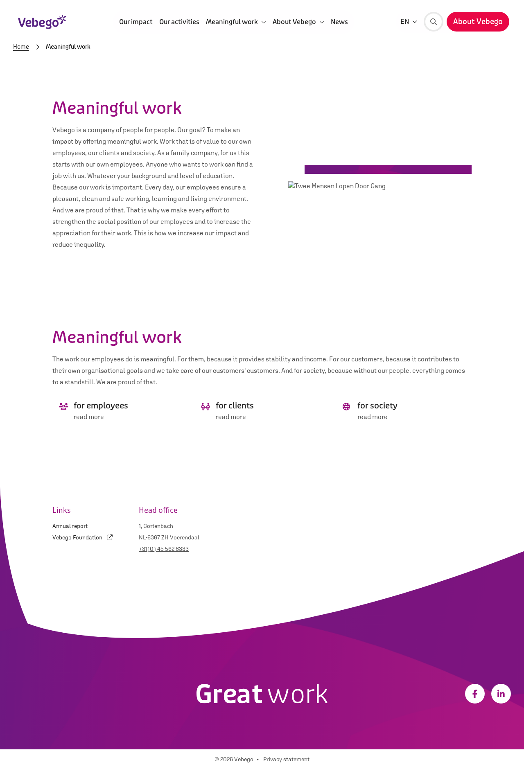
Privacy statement (286, 759)
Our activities (179, 21)
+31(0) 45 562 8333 (164, 549)
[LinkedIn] (501, 694)
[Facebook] (475, 694)
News (339, 21)
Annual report (70, 526)
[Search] (433, 22)
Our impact (136, 21)
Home (21, 47)
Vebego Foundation (78, 537)
